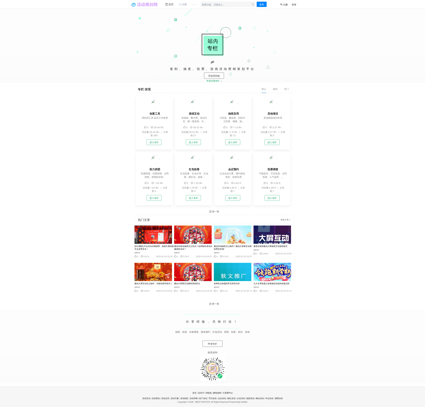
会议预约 (233, 169)
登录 (294, 4)
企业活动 (241, 398)
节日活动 (212, 398)
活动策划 (156, 398)
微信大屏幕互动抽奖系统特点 (187, 283)
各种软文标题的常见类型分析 (227, 283)
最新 (275, 88)
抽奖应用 (233, 113)
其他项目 (273, 113)
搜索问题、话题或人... (213, 4)
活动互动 (146, 398)
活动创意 (184, 398)
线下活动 (203, 398)
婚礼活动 (231, 398)
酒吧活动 (279, 398)
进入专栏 (154, 142)
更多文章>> (286, 219)
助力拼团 (155, 169)
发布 (261, 4)
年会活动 (269, 398)
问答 (184, 4)
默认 (264, 88)
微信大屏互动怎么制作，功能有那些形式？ (153, 283)
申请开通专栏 (213, 81)
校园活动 (250, 398)
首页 (170, 4)
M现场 (209, 392)
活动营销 (194, 398)
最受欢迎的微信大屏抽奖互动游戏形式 (270, 246)
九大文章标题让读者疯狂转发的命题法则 (271, 283)
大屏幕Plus (228, 392)
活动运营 (165, 398)
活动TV (201, 392)
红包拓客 (194, 169)
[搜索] (253, 4)
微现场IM (217, 392)
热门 (286, 88)
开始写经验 (214, 75)
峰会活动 (260, 398)
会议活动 (222, 398)
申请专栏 (212, 343)
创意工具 (155, 113)
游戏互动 (194, 113)
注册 (285, 4)
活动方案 (175, 398)
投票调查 (273, 169)
